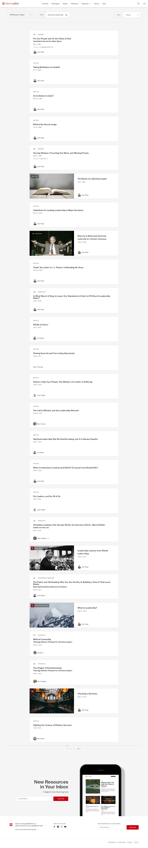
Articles (45, 4)
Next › (79, 749)
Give (104, 4)
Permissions (121, 842)
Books (65, 4)
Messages (56, 4)
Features (85, 4)
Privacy (129, 842)
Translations (112, 842)
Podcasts (74, 4)
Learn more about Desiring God (26, 829)
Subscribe (60, 799)
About (96, 4)
